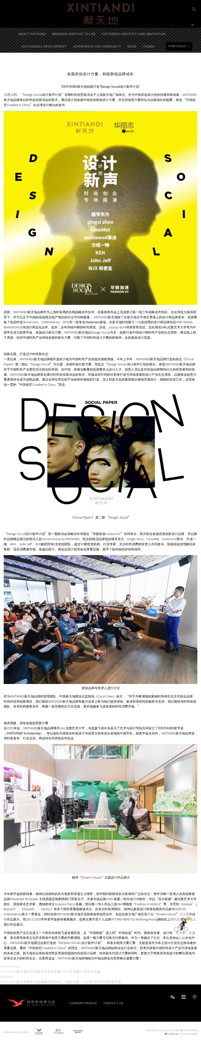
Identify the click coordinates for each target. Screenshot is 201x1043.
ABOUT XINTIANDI (32, 33)
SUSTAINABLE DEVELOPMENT (44, 46)
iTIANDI (148, 46)
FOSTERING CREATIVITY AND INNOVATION (133, 33)
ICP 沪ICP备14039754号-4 (184, 1030)
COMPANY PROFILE (83, 1003)
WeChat (172, 999)
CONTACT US (113, 1003)
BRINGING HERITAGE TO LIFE (74, 33)
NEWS (131, 46)
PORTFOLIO (177, 46)
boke (194, 997)
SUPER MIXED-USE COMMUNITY (97, 46)
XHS (183, 997)
